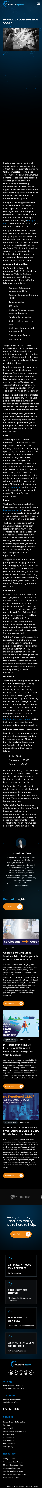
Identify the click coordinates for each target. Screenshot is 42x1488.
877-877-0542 (11, 1409)
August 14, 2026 (25, 1040)
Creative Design (9, 1434)
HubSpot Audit (9, 1459)
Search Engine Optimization (14, 1422)
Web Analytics (9, 1443)
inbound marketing (12, 510)
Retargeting (8, 1446)
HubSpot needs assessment (16, 719)
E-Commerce (8, 1437)
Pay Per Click (8, 1428)
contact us (16, 487)
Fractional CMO (9, 1440)
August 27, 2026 (10, 948)
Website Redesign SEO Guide (14, 1474)
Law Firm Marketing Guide (13, 1471)
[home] (13, 4)
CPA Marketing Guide (11, 1468)
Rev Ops (6, 1425)
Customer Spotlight (11, 1477)
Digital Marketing (10, 1040)
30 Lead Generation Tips (13, 1465)
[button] (38, 4)
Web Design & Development (14, 1431)
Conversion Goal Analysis (13, 1462)
